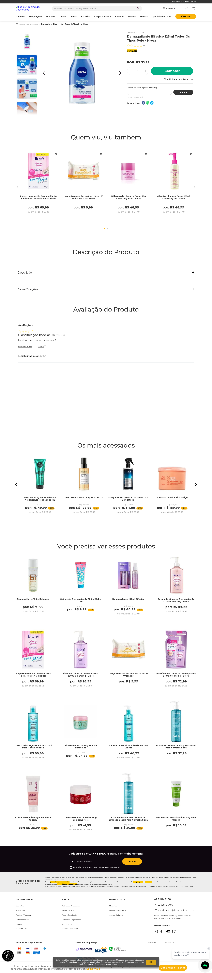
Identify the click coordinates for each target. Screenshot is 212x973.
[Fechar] (208, 948)
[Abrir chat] (205, 965)
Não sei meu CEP (134, 97)
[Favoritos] (186, 8)
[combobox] (97, 8)
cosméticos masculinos (67, 884)
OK (151, 962)
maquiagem (138, 882)
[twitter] (152, 103)
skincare (148, 882)
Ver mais (132, 50)
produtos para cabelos (60, 882)
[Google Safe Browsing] (117, 950)
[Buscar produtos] (138, 8)
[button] (17, 187)
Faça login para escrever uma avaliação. (38, 340)
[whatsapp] (147, 103)
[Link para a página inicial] (17, 24)
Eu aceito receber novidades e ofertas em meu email (96, 867)
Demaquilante (32, 24)
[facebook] (143, 103)
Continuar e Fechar (173, 967)
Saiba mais (93, 969)
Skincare (22, 24)
